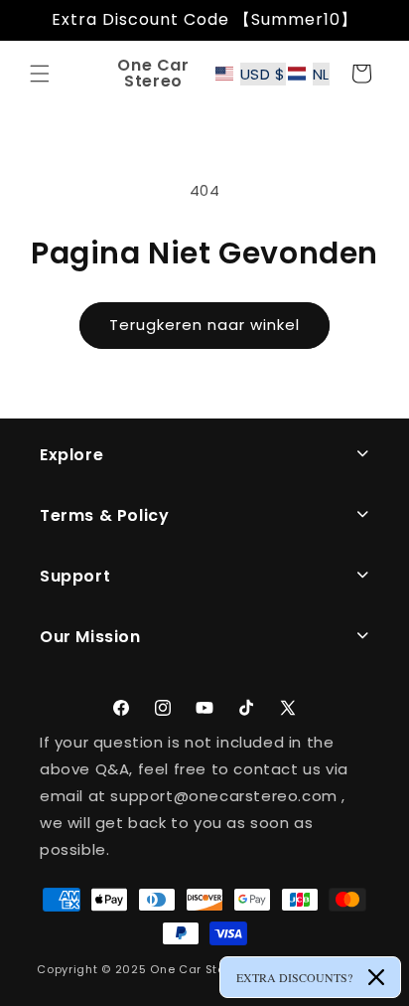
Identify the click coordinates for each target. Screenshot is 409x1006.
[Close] (376, 977)
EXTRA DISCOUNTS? (294, 977)
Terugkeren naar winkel (204, 324)
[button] (40, 73)
